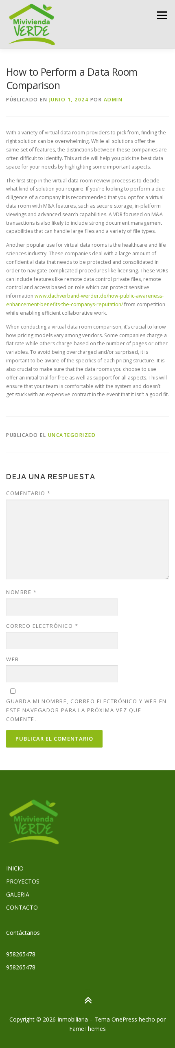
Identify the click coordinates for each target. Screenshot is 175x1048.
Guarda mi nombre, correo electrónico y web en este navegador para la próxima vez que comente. (86, 710)
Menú (161, 15)
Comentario (28, 493)
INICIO (15, 868)
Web (12, 659)
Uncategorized (72, 435)
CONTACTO (22, 907)
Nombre (21, 592)
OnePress (124, 1019)
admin (113, 99)
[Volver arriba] (87, 1000)
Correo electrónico (42, 625)
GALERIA (17, 894)
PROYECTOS (22, 881)
